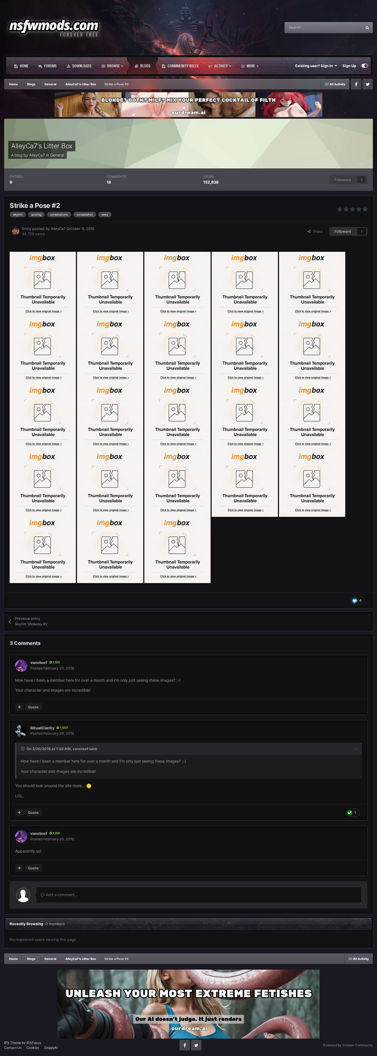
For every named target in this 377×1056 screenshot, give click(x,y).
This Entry (346, 27)
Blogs (144, 65)
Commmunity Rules (182, 65)
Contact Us (13, 1048)
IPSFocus (33, 1043)
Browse (113, 65)
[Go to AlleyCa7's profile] (14, 230)
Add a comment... (61, 894)
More (251, 65)
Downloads (81, 65)
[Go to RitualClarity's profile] (21, 731)
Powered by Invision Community (348, 1045)
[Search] (367, 27)
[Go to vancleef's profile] (21, 666)
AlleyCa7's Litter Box (42, 146)
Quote (33, 707)
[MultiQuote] (19, 707)
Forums (50, 65)
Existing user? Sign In (314, 65)
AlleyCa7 (37, 155)
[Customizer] (365, 65)
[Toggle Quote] (23, 748)
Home (23, 65)
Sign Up (349, 65)
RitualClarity (42, 728)
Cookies (32, 1048)
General (57, 155)
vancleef (38, 662)
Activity (220, 65)
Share (316, 231)
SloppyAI (51, 1048)
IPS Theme (12, 1043)
